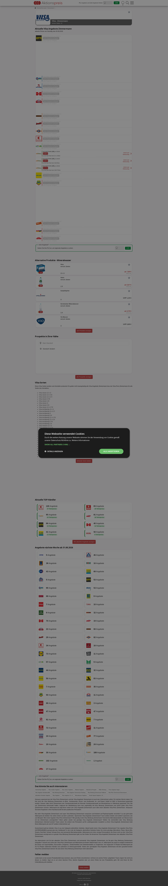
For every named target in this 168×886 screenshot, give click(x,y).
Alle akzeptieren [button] (111, 451)
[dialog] (84, 443)
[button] (84, 444)
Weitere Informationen (81, 440)
